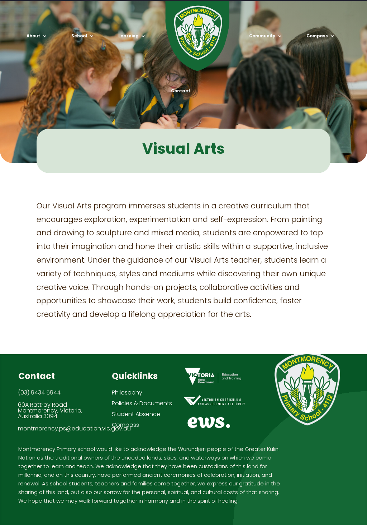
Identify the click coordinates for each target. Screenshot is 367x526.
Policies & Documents (142, 403)
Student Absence (136, 414)
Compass (125, 425)
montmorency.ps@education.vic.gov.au (74, 428)
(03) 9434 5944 (39, 392)
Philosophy (127, 392)
